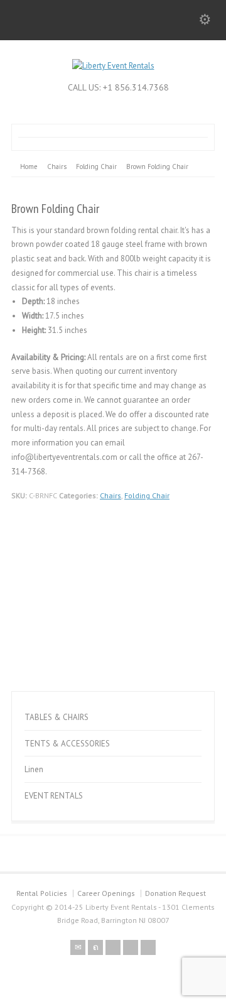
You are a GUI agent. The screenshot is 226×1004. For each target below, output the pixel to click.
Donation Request (175, 893)
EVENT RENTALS (53, 795)
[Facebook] (113, 947)
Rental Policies (41, 893)
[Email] (77, 947)
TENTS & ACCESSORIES (67, 743)
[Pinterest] (130, 947)
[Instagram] (148, 947)
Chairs (110, 495)
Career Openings (106, 893)
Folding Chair (147, 495)
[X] (95, 947)
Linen (33, 769)
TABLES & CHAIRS (56, 717)
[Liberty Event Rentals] (113, 65)
